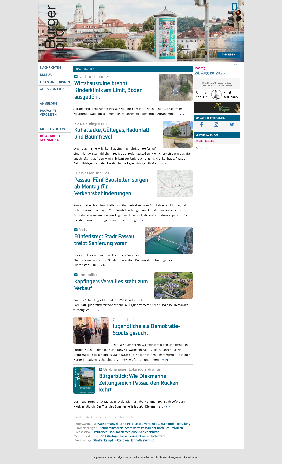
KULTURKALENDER (207, 135)
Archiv (154, 457)
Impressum (100, 457)
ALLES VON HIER (52, 89)
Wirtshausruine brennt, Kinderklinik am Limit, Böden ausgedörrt (108, 90)
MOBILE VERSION (52, 129)
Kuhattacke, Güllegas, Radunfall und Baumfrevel (111, 133)
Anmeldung (190, 457)
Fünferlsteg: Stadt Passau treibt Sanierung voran (104, 240)
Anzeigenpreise (122, 457)
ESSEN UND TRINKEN (55, 82)
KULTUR (46, 75)
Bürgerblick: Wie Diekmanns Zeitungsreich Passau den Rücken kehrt (138, 382)
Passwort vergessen (171, 457)
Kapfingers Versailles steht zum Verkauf (111, 284)
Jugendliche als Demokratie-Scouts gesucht (146, 329)
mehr (181, 114)
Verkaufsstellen (141, 457)
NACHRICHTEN (50, 67)
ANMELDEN (48, 103)
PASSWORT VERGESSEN (48, 112)
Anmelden (228, 54)
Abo (109, 457)
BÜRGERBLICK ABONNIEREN (50, 138)
